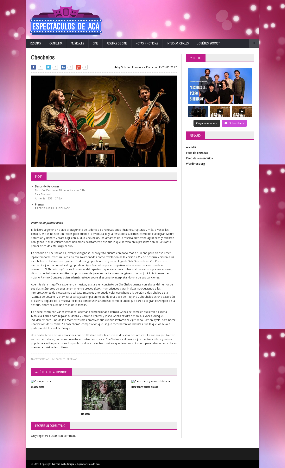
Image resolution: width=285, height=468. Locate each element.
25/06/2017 (169, 67)
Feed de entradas (197, 153)
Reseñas (35, 43)
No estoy (85, 414)
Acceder (191, 147)
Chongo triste (37, 387)
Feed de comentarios (199, 158)
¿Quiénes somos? (208, 43)
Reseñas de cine (117, 43)
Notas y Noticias (147, 43)
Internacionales (178, 43)
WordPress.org (195, 163)
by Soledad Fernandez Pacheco (137, 67)
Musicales (77, 43)
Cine (95, 43)
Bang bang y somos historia (144, 387)
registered (44, 436)
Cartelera (55, 43)
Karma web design (63, 464)
